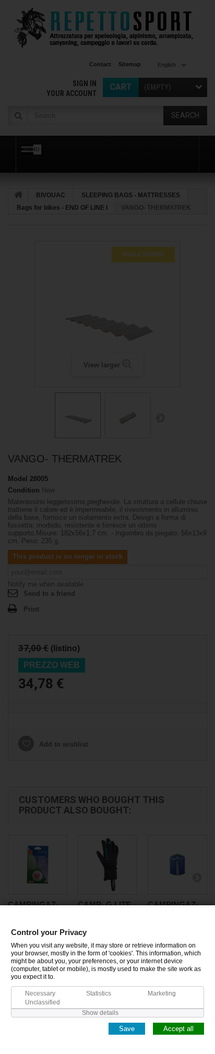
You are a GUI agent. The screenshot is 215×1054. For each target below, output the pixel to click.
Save (127, 1028)
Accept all (178, 1028)
